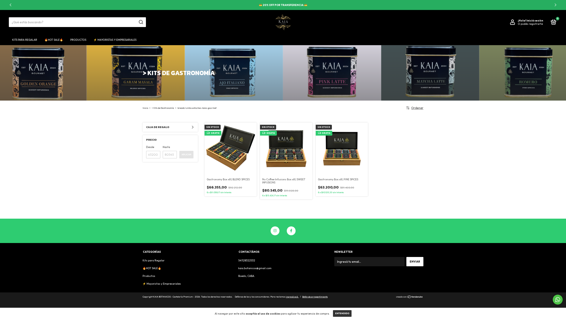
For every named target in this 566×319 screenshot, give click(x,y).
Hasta (166, 147)
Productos (78, 39)
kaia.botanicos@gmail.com (255, 268)
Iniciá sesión (534, 20)
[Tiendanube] (409, 297)
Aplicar (186, 154)
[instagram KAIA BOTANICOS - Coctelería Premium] (275, 230)
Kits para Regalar (24, 39)
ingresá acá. (292, 296)
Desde (150, 147)
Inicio (145, 108)
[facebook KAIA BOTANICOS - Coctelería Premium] (291, 230)
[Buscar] (140, 22)
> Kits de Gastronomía (163, 108)
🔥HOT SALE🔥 (53, 39)
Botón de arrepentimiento (315, 296)
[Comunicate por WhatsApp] (558, 300)
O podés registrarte (530, 23)
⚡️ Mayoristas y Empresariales (115, 39)
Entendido (342, 313)
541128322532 (246, 260)
